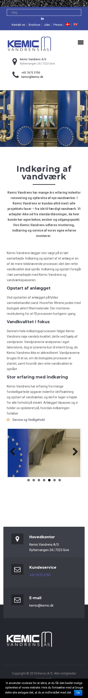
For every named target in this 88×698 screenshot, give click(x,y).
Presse (57, 24)
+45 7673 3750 (40, 575)
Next (73, 452)
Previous (14, 452)
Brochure (34, 24)
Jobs (47, 24)
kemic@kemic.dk (32, 77)
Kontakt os (18, 24)
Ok (78, 692)
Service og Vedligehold (28, 420)
